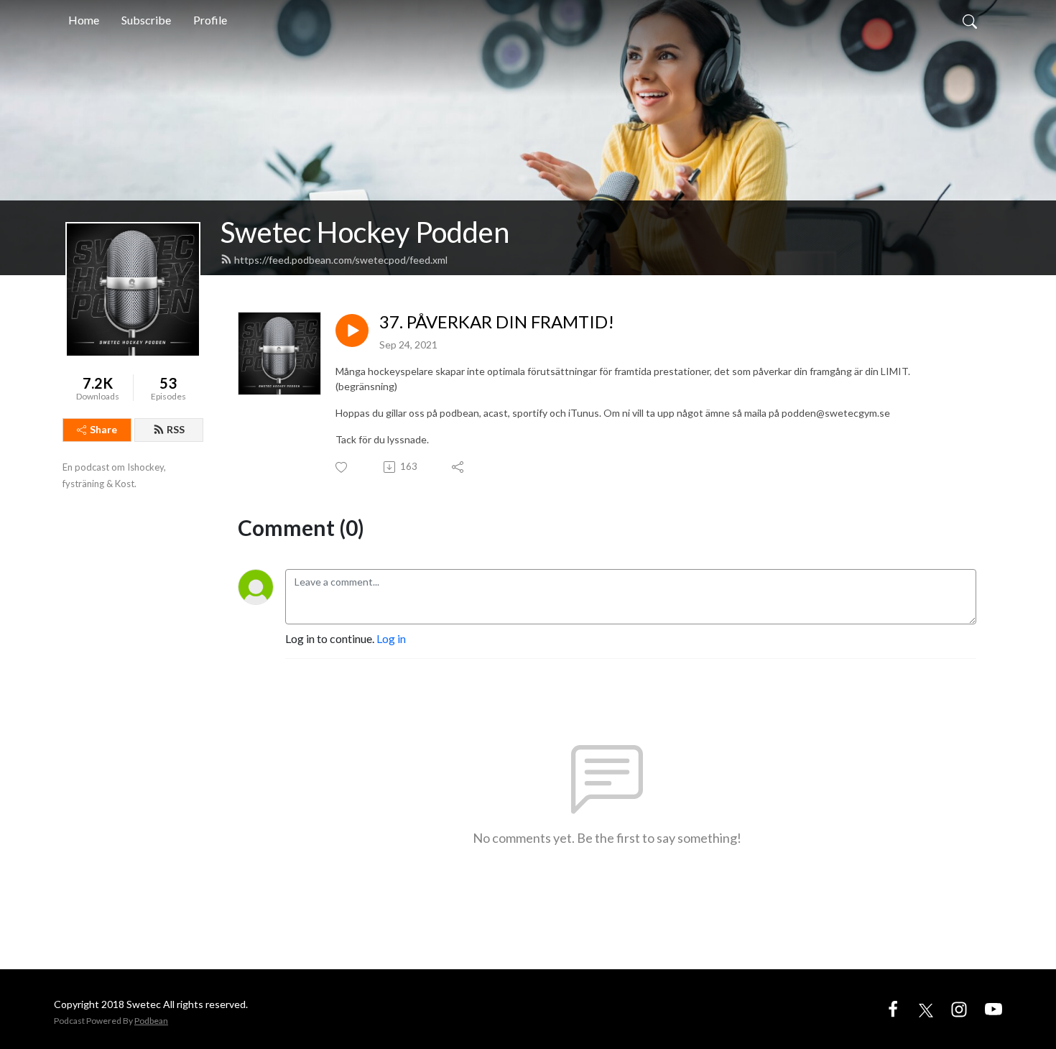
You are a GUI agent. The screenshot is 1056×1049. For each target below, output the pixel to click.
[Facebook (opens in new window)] (893, 1008)
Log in (391, 638)
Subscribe (146, 20)
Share (103, 429)
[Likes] (342, 467)
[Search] (970, 20)
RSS (176, 429)
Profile (210, 20)
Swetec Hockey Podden (365, 232)
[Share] (458, 467)
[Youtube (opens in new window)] (993, 1008)
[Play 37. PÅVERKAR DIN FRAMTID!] (352, 330)
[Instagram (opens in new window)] (959, 1008)
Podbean (151, 1020)
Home (83, 20)
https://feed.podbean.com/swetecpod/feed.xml (341, 260)
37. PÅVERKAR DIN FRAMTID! (496, 322)
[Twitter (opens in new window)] (926, 1008)
